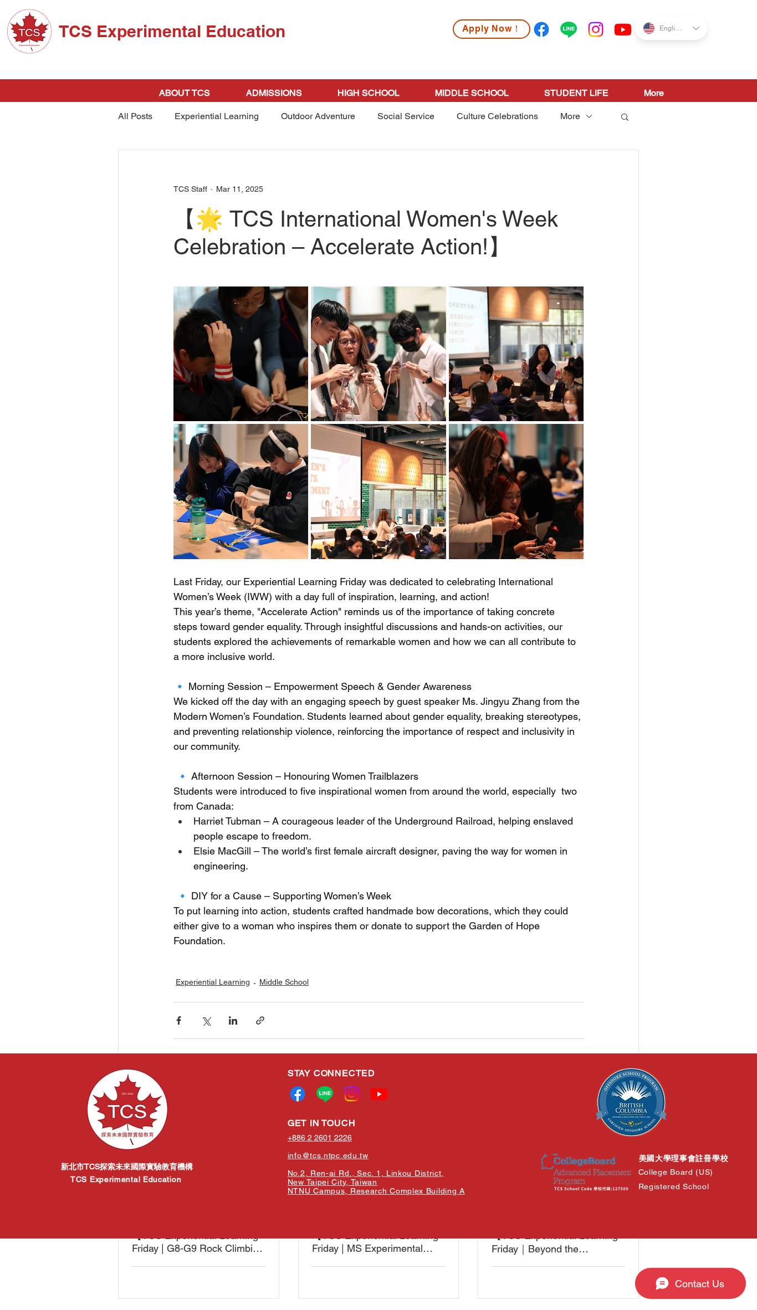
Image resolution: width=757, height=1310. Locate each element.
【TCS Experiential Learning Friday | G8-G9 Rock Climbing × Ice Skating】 (198, 1242)
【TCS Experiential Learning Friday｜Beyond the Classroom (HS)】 (555, 1243)
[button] (625, 116)
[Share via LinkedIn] (233, 1020)
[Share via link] (260, 1020)
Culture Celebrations (497, 116)
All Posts (135, 116)
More (570, 116)
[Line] (569, 29)
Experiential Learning (217, 116)
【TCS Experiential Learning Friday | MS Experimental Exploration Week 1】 (375, 1242)
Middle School (284, 982)
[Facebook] (541, 29)
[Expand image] (240, 353)
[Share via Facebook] (178, 1020)
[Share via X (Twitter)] (206, 1020)
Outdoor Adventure (318, 116)
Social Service (405, 116)
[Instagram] (596, 29)
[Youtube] (623, 29)
